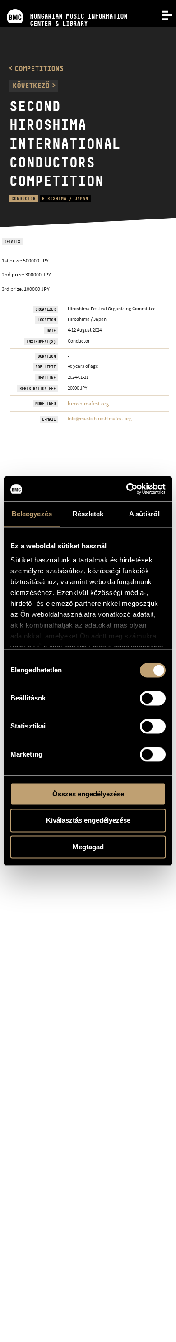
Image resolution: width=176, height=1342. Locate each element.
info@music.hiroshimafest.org (100, 418)
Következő (31, 85)
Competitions (38, 68)
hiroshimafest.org (88, 403)
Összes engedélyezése (88, 794)
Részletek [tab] (88, 514)
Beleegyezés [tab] (32, 514)
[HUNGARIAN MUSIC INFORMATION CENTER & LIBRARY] (63, 3)
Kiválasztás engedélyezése (88, 820)
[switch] (153, 698)
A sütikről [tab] (144, 514)
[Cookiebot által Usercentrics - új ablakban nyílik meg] (127, 489)
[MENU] (161, 14)
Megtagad (88, 847)
